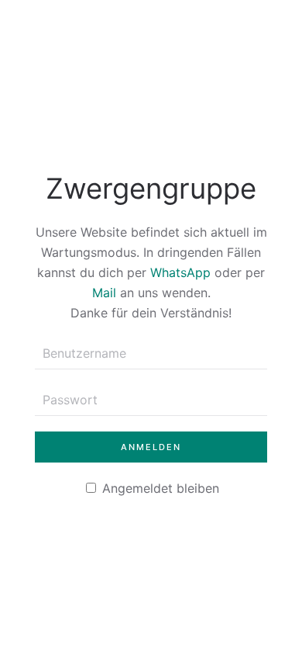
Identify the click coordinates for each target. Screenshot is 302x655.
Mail (104, 292)
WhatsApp (180, 272)
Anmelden (151, 447)
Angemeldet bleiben (158, 488)
